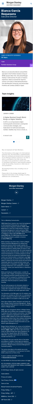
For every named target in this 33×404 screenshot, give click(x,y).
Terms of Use (5, 383)
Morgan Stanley (6, 200)
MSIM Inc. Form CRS (7, 396)
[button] (14, 141)
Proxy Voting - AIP (7, 393)
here (29, 257)
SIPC (11, 329)
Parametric (4, 213)
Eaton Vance (5, 207)
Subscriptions (5, 374)
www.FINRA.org (7, 238)
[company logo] (14, 3)
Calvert (3, 210)
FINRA (7, 329)
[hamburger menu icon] (3, 3)
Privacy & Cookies (6, 377)
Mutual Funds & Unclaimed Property (11, 387)
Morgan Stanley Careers (9, 203)
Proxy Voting (5, 390)
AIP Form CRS (5, 400)
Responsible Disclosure (9, 357)
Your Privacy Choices (7, 380)
